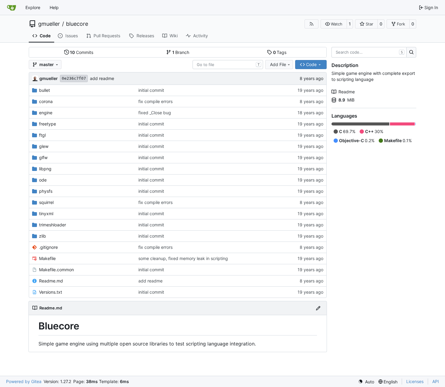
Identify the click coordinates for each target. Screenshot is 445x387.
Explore (32, 7)
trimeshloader (52, 224)
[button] (334, 23)
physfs (45, 191)
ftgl (42, 135)
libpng (45, 168)
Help (54, 7)
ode (43, 179)
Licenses (415, 381)
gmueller (49, 24)
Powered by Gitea (23, 381)
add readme (102, 78)
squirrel (46, 202)
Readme (346, 91)
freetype (47, 123)
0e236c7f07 (74, 78)
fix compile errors (155, 101)
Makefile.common (56, 269)
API (435, 381)
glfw (43, 157)
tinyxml (46, 213)
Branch (181, 52)
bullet (44, 90)
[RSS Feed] (311, 23)
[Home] (11, 7)
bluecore (77, 24)
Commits (81, 52)
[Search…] (411, 52)
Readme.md (51, 280)
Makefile (47, 258)
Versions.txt (50, 292)
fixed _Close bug (154, 112)
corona (46, 101)
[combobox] (228, 64)
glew (43, 146)
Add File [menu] (278, 64)
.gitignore (48, 247)
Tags (280, 52)
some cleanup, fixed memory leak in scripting (183, 258)
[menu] (366, 381)
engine (45, 112)
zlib (42, 236)
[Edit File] (318, 308)
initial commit (151, 90)
